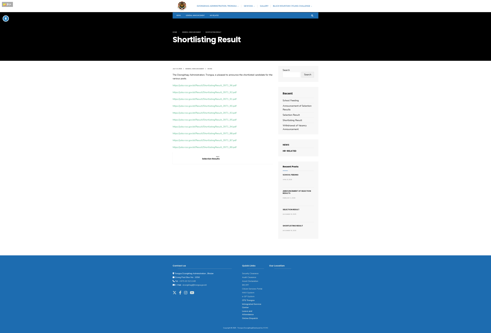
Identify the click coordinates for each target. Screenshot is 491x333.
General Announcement (195, 15)
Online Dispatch (250, 318)
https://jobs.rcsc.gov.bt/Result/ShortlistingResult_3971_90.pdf (205, 106)
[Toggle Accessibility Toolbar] (6, 18)
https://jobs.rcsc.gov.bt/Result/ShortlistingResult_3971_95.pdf (205, 119)
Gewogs (248, 6)
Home (175, 32)
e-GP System (248, 296)
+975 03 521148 (187, 281)
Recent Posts (290, 166)
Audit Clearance (249, 277)
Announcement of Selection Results (297, 192)
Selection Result (291, 114)
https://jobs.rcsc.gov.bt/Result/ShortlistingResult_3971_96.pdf (205, 85)
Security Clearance (250, 273)
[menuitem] (219, 5)
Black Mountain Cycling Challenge (291, 6)
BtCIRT (245, 285)
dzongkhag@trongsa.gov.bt (194, 285)
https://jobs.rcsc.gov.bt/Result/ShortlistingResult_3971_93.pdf (205, 112)
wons (210, 69)
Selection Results (211, 158)
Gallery (264, 6)
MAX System (248, 292)
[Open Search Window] (312, 15)
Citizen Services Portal (252, 288)
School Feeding (291, 100)
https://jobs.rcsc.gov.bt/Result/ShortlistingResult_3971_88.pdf (205, 133)
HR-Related (214, 15)
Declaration (253, 281)
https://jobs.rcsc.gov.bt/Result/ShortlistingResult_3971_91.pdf (205, 99)
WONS (265, 328)
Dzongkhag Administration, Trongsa (217, 6)
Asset (245, 281)
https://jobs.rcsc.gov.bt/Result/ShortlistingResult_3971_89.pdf (205, 147)
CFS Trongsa (248, 300)
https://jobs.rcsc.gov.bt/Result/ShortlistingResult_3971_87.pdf (205, 140)
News (178, 15)
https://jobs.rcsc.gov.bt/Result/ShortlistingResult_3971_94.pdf (205, 126)
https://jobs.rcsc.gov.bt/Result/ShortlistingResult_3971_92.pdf (205, 92)
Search (286, 70)
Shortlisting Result (292, 120)
